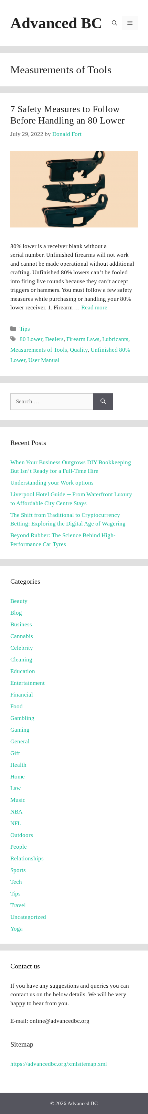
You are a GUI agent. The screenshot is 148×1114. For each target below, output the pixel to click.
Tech (16, 882)
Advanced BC (56, 23)
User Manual (44, 360)
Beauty (19, 601)
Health (18, 765)
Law (15, 788)
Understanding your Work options (52, 482)
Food (16, 706)
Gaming (20, 729)
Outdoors (21, 835)
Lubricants (115, 339)
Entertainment (27, 683)
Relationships (27, 858)
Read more (94, 307)
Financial (21, 694)
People (18, 847)
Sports (18, 870)
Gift (15, 753)
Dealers (54, 339)
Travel (18, 905)
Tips (25, 329)
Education (22, 671)
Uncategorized (28, 917)
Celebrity (21, 648)
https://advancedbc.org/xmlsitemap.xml (58, 1064)
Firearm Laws (82, 339)
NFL (15, 823)
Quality (79, 350)
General (20, 741)
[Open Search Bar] (114, 23)
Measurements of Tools (38, 350)
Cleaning (21, 659)
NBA (16, 811)
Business (21, 624)
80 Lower (31, 339)
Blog (16, 612)
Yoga (16, 928)
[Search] (103, 401)
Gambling (22, 718)
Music (17, 800)
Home (17, 776)
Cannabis (21, 636)
